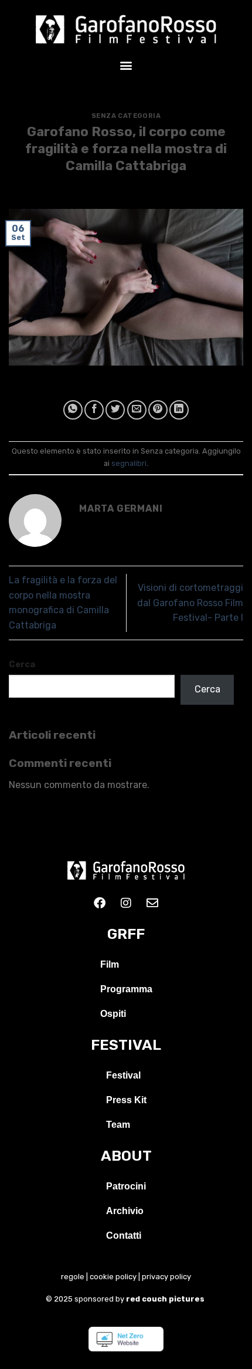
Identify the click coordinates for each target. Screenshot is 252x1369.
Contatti (123, 1235)
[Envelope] (152, 903)
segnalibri (129, 463)
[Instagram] (126, 903)
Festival (123, 1075)
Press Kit (126, 1100)
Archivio (125, 1211)
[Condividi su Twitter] (115, 410)
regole (72, 1276)
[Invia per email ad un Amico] (137, 410)
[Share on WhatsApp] (73, 410)
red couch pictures (166, 1298)
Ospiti (113, 1014)
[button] (126, 65)
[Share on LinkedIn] (179, 410)
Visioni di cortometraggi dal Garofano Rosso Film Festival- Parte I (190, 602)
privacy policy (166, 1276)
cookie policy (113, 1276)
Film (109, 964)
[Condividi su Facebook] (94, 410)
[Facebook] (99, 903)
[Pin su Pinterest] (158, 410)
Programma (126, 989)
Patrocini (126, 1186)
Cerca (22, 665)
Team (118, 1125)
